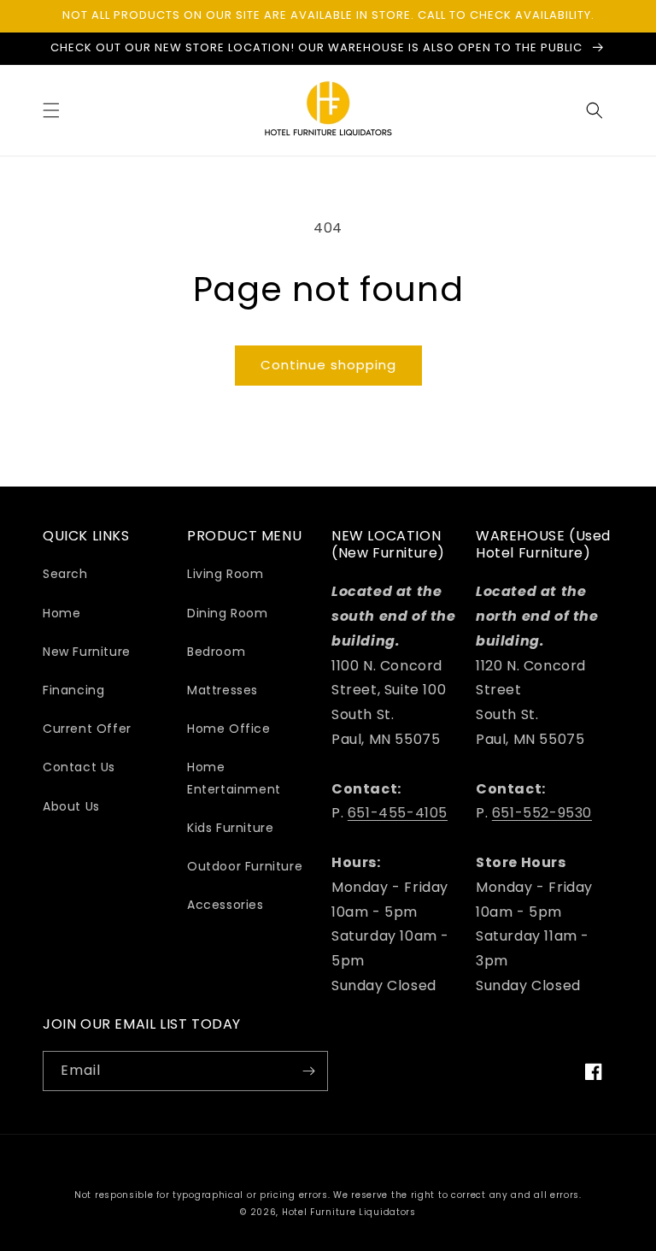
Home (61, 613)
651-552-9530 (542, 813)
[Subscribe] (308, 1071)
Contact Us (79, 767)
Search (65, 573)
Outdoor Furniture (244, 866)
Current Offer (87, 728)
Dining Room (227, 613)
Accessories (225, 904)
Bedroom (216, 651)
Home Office (229, 728)
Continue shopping (328, 365)
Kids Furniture (230, 827)
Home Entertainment (234, 777)
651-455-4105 (398, 813)
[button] (51, 110)
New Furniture (87, 651)
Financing (73, 690)
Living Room (225, 573)
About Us (71, 806)
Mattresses (222, 690)
